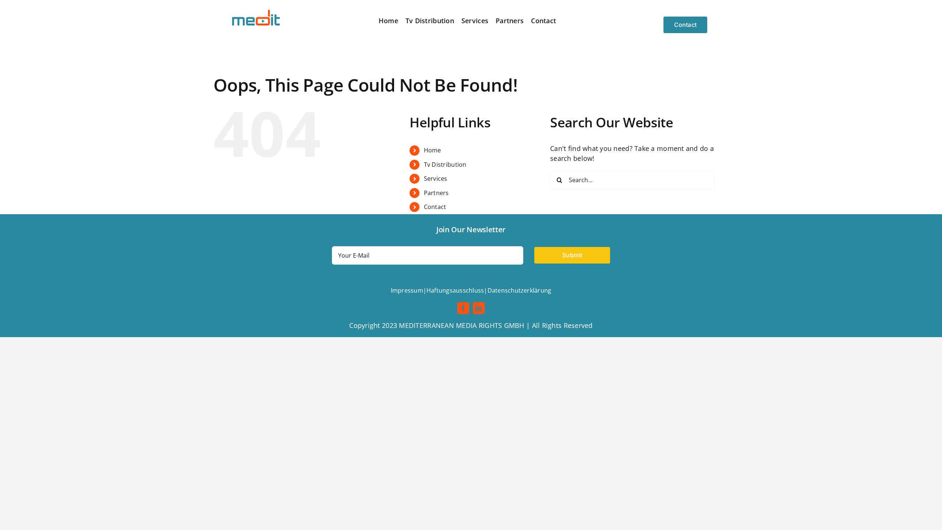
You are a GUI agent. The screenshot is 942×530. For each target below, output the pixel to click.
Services (435, 178)
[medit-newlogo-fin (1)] (257, 10)
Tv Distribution (445, 164)
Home (432, 150)
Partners (436, 193)
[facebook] (463, 308)
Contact (435, 207)
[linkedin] (479, 308)
